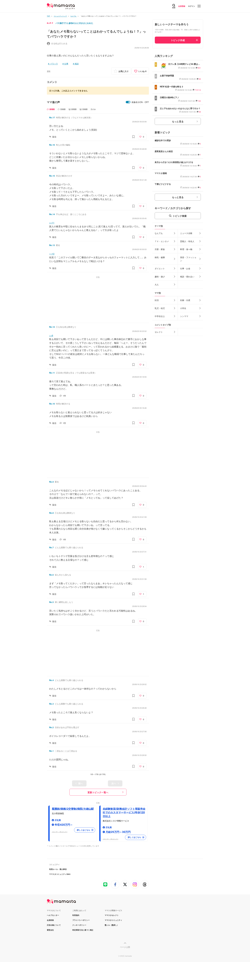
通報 (48, 71)
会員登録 (181, 6)
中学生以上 (160, 316)
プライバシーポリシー (81, 920)
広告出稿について (54, 925)
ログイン (191, 6)
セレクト (159, 331)
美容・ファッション (188, 259)
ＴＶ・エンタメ (162, 241)
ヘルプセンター (53, 915)
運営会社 (50, 930)
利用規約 (75, 915)
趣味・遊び (160, 276)
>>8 (51, 335)
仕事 (66, 63)
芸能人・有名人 (187, 241)
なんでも (159, 233)
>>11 (51, 222)
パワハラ (54, 63)
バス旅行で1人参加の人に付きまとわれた (74, 23)
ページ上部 (125, 947)
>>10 (51, 253)
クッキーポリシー (79, 925)
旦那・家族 (160, 249)
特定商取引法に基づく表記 (82, 930)
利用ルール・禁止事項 (58, 869)
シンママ (184, 316)
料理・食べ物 (186, 249)
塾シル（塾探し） (112, 925)
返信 (54, 137)
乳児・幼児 (160, 308)
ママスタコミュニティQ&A (59, 874)
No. (52, 117)
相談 (77, 63)
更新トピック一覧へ (98, 792)
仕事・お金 (185, 268)
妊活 (157, 300)
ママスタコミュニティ (113, 920)
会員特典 (50, 920)
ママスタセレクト (112, 915)
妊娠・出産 (185, 300)
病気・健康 (160, 257)
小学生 (183, 308)
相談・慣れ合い (187, 276)
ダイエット (160, 268)
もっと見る (178, 121)
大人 (157, 284)
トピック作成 (178, 40)
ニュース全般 (186, 233)
